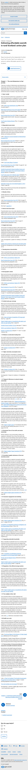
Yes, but (5, 731)
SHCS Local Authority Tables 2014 (12, 283)
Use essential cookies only (14, 20)
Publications (7, 37)
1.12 (25, 490)
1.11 (16, 399)
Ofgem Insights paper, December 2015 (13, 492)
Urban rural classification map (11, 105)
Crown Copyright (4, 754)
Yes (4, 725)
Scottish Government (7, 715)
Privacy (20, 754)
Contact (14, 751)
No (4, 728)
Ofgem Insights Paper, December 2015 (13, 451)
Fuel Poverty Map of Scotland (11, 162)
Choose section (5, 77)
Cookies (19, 751)
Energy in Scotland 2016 (6, 330)
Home (2, 37)
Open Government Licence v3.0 (20, 760)
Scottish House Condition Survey (8, 325)
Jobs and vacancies (14, 754)
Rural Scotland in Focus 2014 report (10, 109)
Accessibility (3, 751)
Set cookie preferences (14, 24)
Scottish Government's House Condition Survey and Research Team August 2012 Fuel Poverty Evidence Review (13, 171)
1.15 (20, 399)
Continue (4, 736)
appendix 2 (9, 206)
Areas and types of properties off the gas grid (14, 317)
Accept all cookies (14, 16)
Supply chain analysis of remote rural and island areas (13, 243)
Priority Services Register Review (8, 557)
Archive (9, 751)
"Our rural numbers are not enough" (9, 684)
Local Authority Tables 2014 (12, 257)
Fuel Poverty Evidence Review (8, 121)
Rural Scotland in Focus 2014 (8, 287)
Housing (5, 51)
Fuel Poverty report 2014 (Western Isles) (10, 175)
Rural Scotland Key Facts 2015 (8, 115)
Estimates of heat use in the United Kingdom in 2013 (13, 183)
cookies (6, 2)
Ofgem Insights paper (9, 424)
